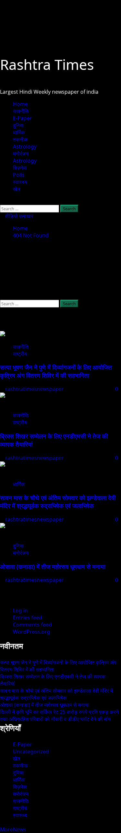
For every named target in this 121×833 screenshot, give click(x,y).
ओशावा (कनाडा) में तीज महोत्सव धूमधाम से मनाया (52, 567)
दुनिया (18, 125)
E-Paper (22, 118)
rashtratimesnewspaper (35, 389)
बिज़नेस (20, 167)
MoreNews (13, 829)
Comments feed (32, 624)
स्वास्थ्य (20, 181)
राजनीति (20, 111)
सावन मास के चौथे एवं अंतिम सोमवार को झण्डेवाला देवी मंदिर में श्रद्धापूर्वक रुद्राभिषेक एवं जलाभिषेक (58, 502)
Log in (20, 610)
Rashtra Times (47, 64)
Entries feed (27, 617)
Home (20, 104)
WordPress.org (31, 631)
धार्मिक (19, 132)
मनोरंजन (20, 153)
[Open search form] (2, 201)
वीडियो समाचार (18, 216)
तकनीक (20, 139)
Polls (19, 174)
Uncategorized (31, 751)
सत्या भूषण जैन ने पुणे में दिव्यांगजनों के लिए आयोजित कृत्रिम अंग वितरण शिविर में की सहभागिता (56, 371)
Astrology (24, 146)
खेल (16, 189)
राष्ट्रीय (20, 353)
